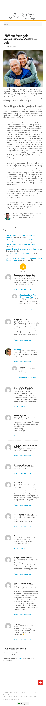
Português (24, 704)
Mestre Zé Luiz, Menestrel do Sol (18, 253)
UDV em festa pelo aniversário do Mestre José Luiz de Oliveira (23, 241)
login (20, 658)
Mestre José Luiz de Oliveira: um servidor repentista (21, 236)
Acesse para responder (22, 289)
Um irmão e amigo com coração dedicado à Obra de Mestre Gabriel (24, 259)
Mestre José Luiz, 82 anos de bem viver (20, 244)
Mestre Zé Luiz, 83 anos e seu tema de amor (22, 249)
